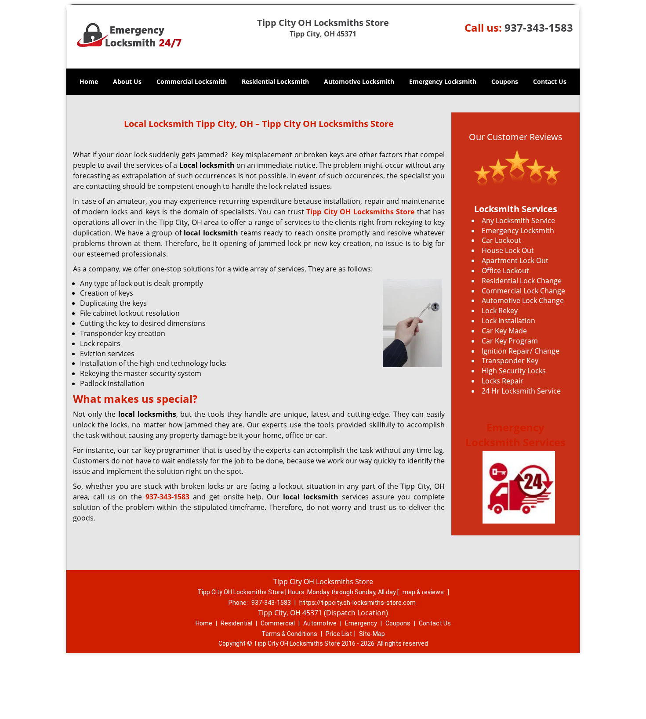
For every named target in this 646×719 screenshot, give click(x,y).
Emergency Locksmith (442, 81)
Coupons (504, 81)
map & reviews (424, 592)
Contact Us (549, 81)
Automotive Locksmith (359, 81)
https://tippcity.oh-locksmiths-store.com (357, 602)
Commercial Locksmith (191, 81)
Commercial (278, 623)
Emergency (361, 623)
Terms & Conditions (289, 633)
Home (89, 81)
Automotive (320, 623)
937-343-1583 (538, 27)
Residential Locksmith (275, 81)
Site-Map (372, 633)
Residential (236, 623)
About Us (127, 81)
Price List (339, 633)
